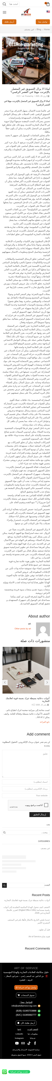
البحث (47, 885)
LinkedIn (19, 1034)
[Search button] (4, 4)
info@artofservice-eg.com (24, 1006)
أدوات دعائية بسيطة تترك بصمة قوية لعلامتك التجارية (27, 900)
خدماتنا (32, 1038)
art (23, 96)
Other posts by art (23, 629)
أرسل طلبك (9, 22)
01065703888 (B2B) (26, 1010)
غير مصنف (29, 29)
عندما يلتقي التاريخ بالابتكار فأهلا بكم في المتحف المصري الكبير (29, 921)
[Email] (23, 1043)
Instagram (19, 1038)
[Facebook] (35, 1043)
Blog (39, 29)
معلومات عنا (33, 1034)
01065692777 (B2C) (26, 1015)
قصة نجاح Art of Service (39, 936)
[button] (47, 682)
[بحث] (4, 832)
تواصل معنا (42, 22)
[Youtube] (17, 1043)
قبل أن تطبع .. (44, 930)
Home (47, 29)
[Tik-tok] (29, 1043)
